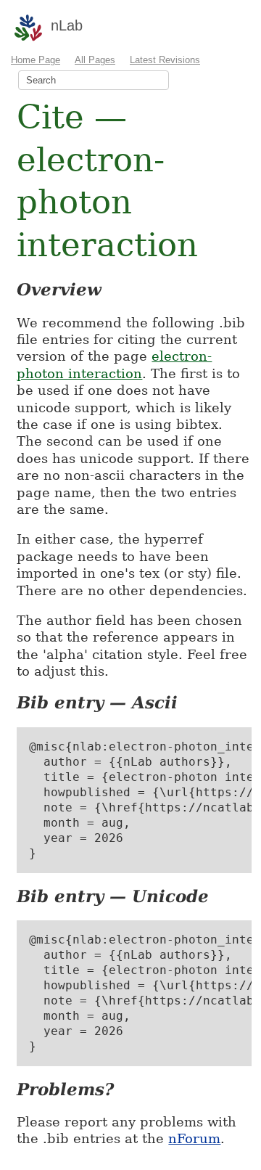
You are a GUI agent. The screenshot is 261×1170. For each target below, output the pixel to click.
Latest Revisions (165, 59)
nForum (194, 1138)
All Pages (95, 59)
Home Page (35, 59)
